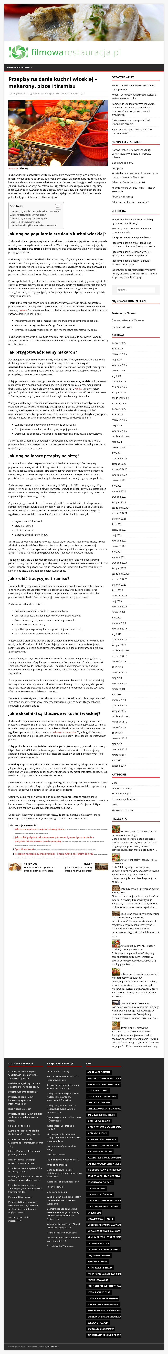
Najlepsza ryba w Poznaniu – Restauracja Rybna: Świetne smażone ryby (61, 1109)
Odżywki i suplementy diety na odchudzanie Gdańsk (116, 1249)
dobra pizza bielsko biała (101, 1139)
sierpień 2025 (119, 408)
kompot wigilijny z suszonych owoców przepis (114, 1176)
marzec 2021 (119, 546)
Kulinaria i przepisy (69, 93)
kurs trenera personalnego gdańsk (107, 1206)
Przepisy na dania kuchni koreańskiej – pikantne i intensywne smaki (20, 1100)
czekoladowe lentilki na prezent (106, 1108)
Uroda (115, 804)
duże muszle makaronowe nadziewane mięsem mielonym (119, 1157)
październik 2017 (120, 716)
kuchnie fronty (96, 1188)
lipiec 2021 (117, 524)
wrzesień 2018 (119, 656)
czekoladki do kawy (98, 1102)
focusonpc (13, 168)
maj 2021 (117, 535)
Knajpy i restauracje (122, 788)
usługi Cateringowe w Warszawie (106, 1310)
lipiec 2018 (117, 666)
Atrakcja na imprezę (122, 196)
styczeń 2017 (119, 765)
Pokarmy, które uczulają (20, 1196)
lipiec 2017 (117, 732)
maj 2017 (117, 743)
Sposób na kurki (24, 849)
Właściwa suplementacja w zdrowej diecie (40, 829)
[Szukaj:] (135, 290)
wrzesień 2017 (119, 721)
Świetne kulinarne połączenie (23, 1091)
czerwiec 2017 (119, 738)
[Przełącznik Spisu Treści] (56, 207)
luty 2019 (116, 634)
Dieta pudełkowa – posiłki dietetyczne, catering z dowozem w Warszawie (64, 1173)
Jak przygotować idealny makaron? (29, 214)
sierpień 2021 (119, 518)
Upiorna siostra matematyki (134, 1003)
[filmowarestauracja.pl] (84, 39)
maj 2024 (117, 441)
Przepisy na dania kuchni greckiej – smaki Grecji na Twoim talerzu (54, 853)
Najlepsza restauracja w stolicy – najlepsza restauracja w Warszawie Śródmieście (63, 1097)
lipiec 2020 (117, 590)
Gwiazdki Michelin (56, 1154)
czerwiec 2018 (119, 672)
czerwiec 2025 (119, 419)
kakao (23, 310)
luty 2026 (116, 376)
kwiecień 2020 (119, 606)
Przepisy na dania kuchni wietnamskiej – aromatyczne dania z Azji (25, 1143)
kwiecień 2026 (119, 365)
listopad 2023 (119, 463)
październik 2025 (120, 397)
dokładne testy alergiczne (102, 1145)
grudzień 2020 (119, 562)
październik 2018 (120, 650)
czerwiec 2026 (119, 354)
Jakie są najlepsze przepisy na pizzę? (30, 218)
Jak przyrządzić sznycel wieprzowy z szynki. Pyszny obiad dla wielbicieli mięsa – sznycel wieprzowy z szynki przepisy (134, 273)
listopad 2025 (119, 392)
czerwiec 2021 (119, 529)
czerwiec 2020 (119, 595)
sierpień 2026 (119, 343)
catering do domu (97, 1090)
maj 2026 (117, 359)
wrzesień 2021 (119, 513)
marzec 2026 (119, 370)
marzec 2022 (119, 480)
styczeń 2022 (119, 491)
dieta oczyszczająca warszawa (105, 1127)
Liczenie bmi (94, 1212)
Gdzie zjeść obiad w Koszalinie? (128, 182)
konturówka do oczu (99, 1182)
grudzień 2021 (119, 496)
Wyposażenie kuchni (122, 810)
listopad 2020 (119, 568)
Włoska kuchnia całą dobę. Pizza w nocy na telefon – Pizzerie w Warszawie (64, 1200)
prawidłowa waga (97, 1280)
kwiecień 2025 (119, 430)
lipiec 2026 (117, 348)
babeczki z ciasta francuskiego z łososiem (111, 1078)
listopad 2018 (119, 645)
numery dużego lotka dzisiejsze (105, 1237)
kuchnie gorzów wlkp (100, 1194)
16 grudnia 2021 (20, 93)
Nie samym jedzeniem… (124, 799)
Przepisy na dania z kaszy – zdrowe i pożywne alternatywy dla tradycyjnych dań (25, 1189)
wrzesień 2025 (119, 403)
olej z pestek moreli (98, 1255)
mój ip (110, 1219)
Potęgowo (117, 168)
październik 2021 (120, 507)
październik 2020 (120, 573)
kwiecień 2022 (119, 474)
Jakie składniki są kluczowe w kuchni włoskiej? (34, 225)
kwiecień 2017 (119, 749)
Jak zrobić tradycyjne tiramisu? (26, 222)
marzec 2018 (119, 688)
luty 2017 (116, 760)
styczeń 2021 (119, 557)
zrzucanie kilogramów (100, 1329)
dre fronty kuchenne (99, 1151)
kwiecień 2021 (119, 540)
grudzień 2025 (119, 386)
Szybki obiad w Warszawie (60, 1246)
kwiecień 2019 (119, 628)
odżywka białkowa (98, 1243)
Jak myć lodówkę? (55, 1186)
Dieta (114, 782)
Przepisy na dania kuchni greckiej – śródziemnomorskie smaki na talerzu (25, 1117)
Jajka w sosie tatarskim (19, 1108)
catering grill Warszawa (101, 1096)
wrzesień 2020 (119, 579)
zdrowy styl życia (97, 1322)
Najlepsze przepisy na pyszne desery (131, 237)
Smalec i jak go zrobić (19, 1125)
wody (78, 388)
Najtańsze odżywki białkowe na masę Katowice (113, 1231)
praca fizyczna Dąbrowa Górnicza (106, 1274)
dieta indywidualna (98, 1121)
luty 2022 (116, 485)
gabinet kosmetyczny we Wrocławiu (108, 1163)
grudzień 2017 (119, 705)
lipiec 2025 (117, 414)
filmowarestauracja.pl (43, 93)
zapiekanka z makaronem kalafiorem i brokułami (115, 1316)
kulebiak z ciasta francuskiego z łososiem (111, 1200)
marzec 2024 (119, 447)
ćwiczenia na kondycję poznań (105, 1335)
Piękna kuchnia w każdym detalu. (63, 1159)
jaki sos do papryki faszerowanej (106, 1170)
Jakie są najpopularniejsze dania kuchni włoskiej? (36, 211)
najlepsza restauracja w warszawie (107, 1225)
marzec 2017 (119, 754)
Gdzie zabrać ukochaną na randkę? (130, 202)
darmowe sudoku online (101, 1115)
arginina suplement (98, 1072)
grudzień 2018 (119, 639)
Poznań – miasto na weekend (62, 1232)
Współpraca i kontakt (19, 67)
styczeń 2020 (119, 623)
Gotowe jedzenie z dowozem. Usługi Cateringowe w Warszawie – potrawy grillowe (131, 153)
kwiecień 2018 (119, 683)
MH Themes (52, 1346)
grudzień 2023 (119, 458)
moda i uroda (95, 1219)
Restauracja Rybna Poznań (102, 1298)
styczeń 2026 (119, 381)
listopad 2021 (119, 502)
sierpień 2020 (119, 584)
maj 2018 (117, 677)
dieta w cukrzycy (97, 1133)
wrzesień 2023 (119, 469)
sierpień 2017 (119, 727)
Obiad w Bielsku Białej (58, 1071)
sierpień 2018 (119, 661)
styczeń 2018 (119, 700)
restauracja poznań (98, 1292)
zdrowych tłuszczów (64, 732)
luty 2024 (116, 452)
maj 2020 (117, 601)
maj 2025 (117, 425)
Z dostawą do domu (122, 162)
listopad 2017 (119, 711)
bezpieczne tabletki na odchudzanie (108, 1084)
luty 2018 (116, 694)
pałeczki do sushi (97, 1261)
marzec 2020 (119, 612)
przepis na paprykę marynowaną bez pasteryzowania (117, 1286)
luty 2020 (116, 617)
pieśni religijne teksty (99, 1267)
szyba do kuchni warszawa (102, 1304)
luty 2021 (116, 551)
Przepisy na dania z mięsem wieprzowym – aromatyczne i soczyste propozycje (22, 1075)
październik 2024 (120, 436)
